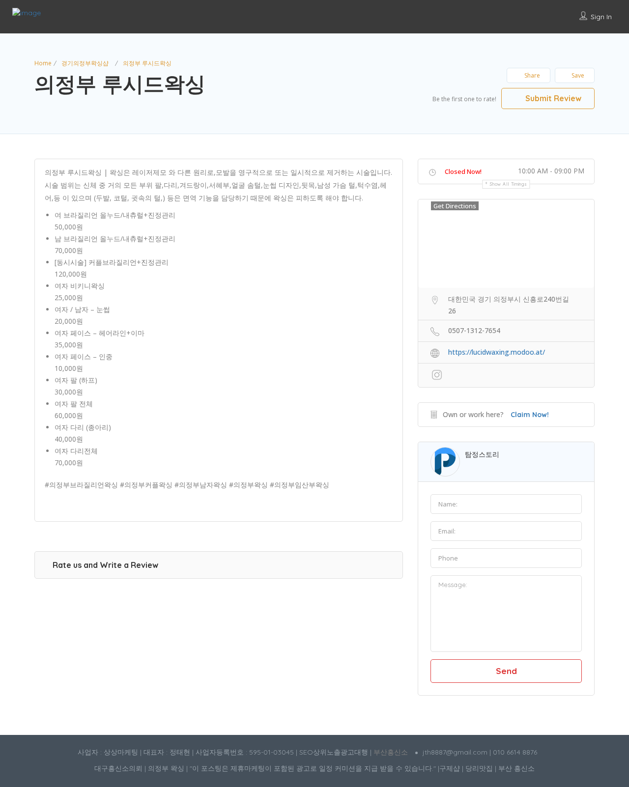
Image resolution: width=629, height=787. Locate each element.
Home (43, 63)
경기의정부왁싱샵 (85, 63)
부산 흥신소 (516, 768)
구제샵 (449, 768)
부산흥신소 (390, 752)
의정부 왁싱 (166, 768)
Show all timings (508, 184)
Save (578, 75)
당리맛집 (479, 768)
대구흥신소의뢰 (118, 768)
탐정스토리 (482, 454)
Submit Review (552, 98)
